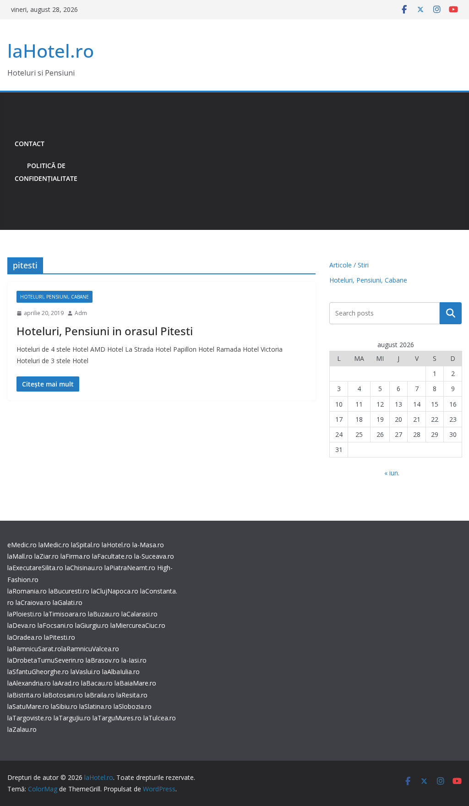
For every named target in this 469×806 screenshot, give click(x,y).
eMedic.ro (22, 544)
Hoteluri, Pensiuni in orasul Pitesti (104, 330)
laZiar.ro (46, 556)
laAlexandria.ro (29, 683)
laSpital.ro (85, 544)
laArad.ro (66, 683)
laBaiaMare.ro (135, 683)
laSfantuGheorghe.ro (38, 671)
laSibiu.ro (63, 706)
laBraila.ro (100, 695)
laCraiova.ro (33, 602)
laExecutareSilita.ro (35, 567)
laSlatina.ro (95, 706)
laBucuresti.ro (69, 591)
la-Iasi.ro (134, 660)
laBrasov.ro (103, 660)
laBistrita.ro (24, 695)
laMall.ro (20, 556)
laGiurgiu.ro (92, 625)
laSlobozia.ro (133, 706)
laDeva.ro (21, 625)
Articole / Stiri (349, 265)
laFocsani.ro (54, 625)
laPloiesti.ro (24, 614)
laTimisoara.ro (65, 614)
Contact (29, 143)
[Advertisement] (273, 161)
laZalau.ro (22, 729)
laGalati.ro (67, 602)
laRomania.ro (27, 591)
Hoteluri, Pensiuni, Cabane (54, 297)
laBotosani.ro (62, 695)
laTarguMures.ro (117, 717)
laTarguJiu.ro (73, 717)
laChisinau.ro (84, 567)
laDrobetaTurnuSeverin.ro (45, 660)
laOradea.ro (24, 637)
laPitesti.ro (59, 637)
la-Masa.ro (148, 544)
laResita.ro (131, 695)
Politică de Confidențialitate (46, 172)
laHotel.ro (50, 50)
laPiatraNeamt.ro (129, 567)
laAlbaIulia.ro (121, 671)
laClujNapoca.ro (114, 591)
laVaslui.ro (86, 671)
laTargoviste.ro (29, 717)
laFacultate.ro (112, 556)
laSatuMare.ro (28, 706)
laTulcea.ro (159, 717)
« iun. (391, 472)
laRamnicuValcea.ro (90, 648)
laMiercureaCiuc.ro (137, 625)
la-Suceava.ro (154, 556)
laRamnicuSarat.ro (34, 648)
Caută (451, 313)
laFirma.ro (75, 556)
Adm (81, 313)
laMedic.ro (54, 544)
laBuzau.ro (104, 614)
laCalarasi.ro (139, 614)
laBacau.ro (97, 683)
